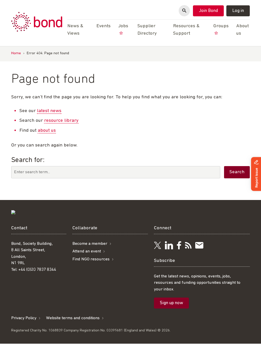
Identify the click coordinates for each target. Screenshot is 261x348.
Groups (221, 26)
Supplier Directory (147, 30)
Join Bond (208, 11)
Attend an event (86, 251)
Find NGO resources (91, 259)
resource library (61, 120)
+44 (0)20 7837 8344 (37, 269)
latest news (49, 111)
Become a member (89, 244)
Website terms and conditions (73, 318)
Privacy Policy (23, 318)
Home (16, 53)
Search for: (28, 160)
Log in (238, 11)
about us (47, 130)
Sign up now (171, 303)
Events (103, 26)
